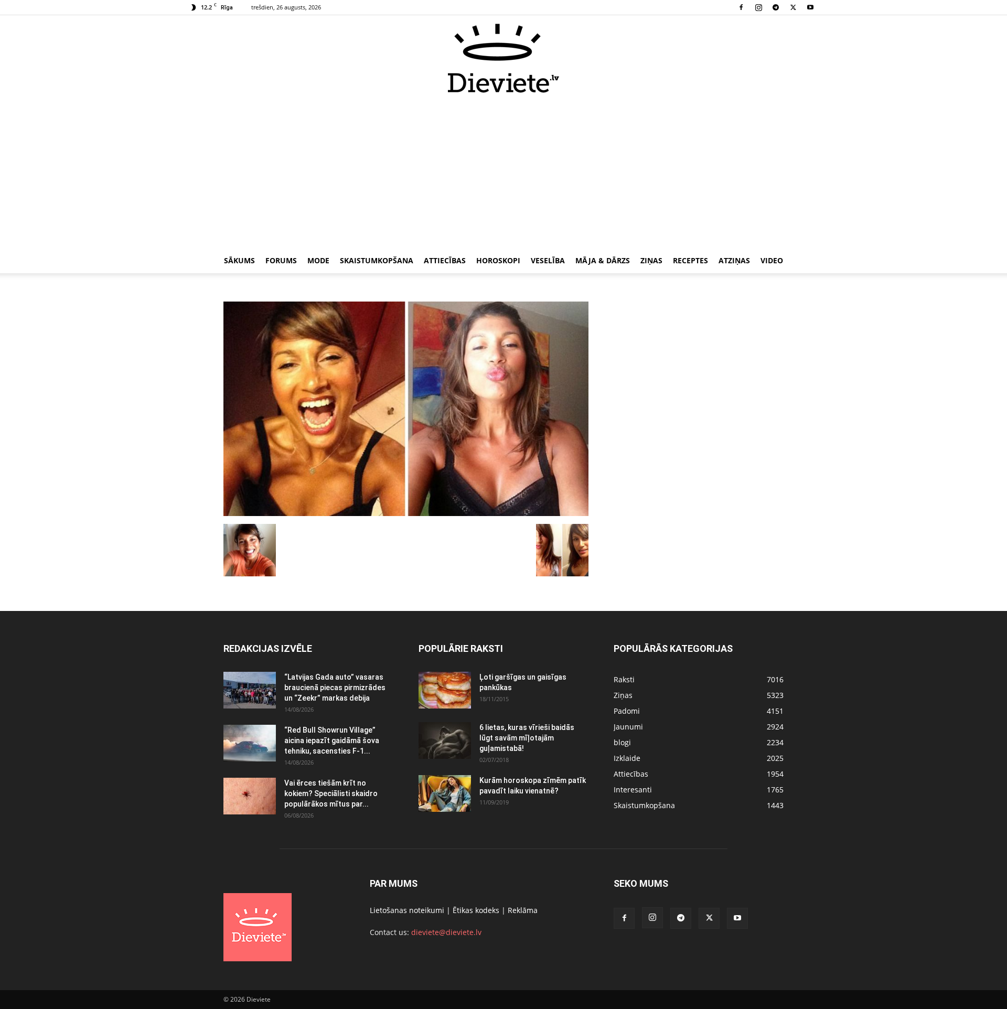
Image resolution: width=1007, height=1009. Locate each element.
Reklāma (523, 910)
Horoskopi (498, 260)
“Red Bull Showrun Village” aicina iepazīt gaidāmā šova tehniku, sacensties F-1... (331, 740)
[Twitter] (793, 7)
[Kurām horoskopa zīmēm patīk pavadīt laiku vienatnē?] (445, 793)
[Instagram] (758, 7)
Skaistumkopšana (376, 260)
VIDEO (771, 260)
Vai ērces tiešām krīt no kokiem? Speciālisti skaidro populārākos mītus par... (331, 793)
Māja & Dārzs (602, 260)
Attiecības (445, 260)
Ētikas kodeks (476, 910)
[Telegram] (776, 7)
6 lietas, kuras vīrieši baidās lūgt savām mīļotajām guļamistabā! (526, 738)
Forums (281, 260)
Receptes (690, 260)
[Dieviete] (503, 58)
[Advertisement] (503, 172)
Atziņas (734, 260)
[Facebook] (741, 7)
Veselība (548, 260)
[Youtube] (810, 7)
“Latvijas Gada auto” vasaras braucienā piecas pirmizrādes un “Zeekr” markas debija (334, 687)
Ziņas (651, 260)
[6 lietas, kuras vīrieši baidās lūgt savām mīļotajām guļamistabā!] (445, 740)
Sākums (239, 260)
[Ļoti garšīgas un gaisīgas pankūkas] (445, 690)
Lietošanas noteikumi (407, 910)
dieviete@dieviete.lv (446, 932)
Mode (318, 260)
